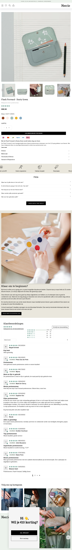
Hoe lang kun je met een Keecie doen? (12, 189)
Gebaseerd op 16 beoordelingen (14, 329)
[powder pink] (7, 118)
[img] (13, 345)
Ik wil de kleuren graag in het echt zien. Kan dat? (14, 186)
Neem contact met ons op (36, 203)
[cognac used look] (3, 118)
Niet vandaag (24, 538)
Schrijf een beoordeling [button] (60, 327)
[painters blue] (20, 118)
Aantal (3, 123)
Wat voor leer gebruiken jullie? (9, 197)
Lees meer (4, 147)
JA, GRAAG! (24, 533)
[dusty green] (12, 118)
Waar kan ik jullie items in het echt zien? (12, 182)
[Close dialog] (68, 509)
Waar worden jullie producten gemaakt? (12, 193)
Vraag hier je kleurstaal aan (11, 313)
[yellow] (16, 118)
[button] (2, 5)
